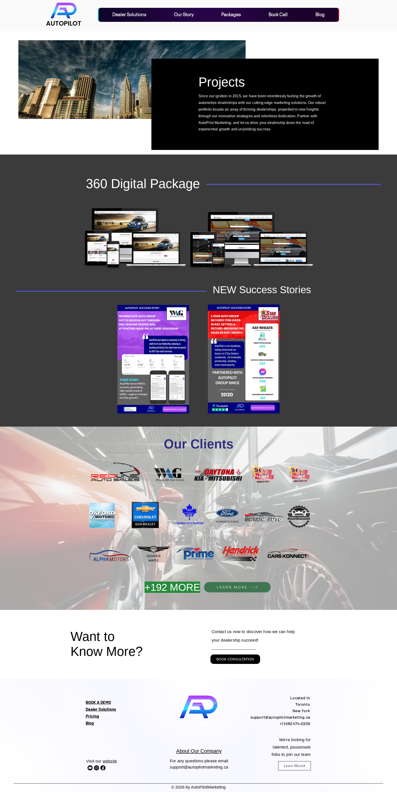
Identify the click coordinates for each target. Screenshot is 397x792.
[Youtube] (90, 767)
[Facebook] (102, 767)
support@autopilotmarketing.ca (199, 767)
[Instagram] (96, 767)
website (110, 761)
